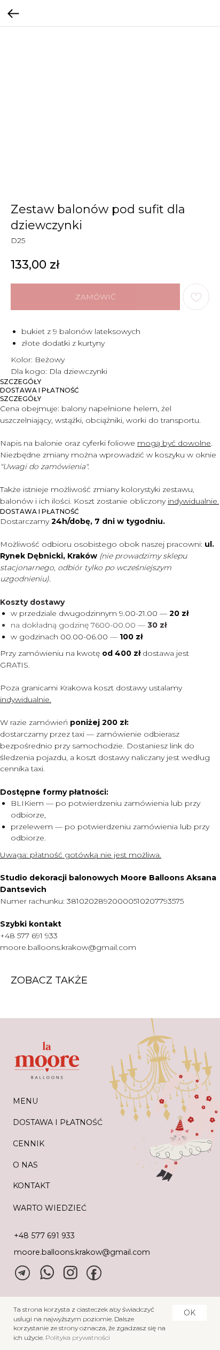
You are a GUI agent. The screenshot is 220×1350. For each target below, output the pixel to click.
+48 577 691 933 (29, 935)
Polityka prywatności (77, 1337)
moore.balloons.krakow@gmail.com (68, 947)
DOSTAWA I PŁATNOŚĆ (58, 1122)
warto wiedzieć (50, 1208)
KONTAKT (31, 1185)
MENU (25, 1101)
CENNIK (28, 1143)
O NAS (25, 1165)
